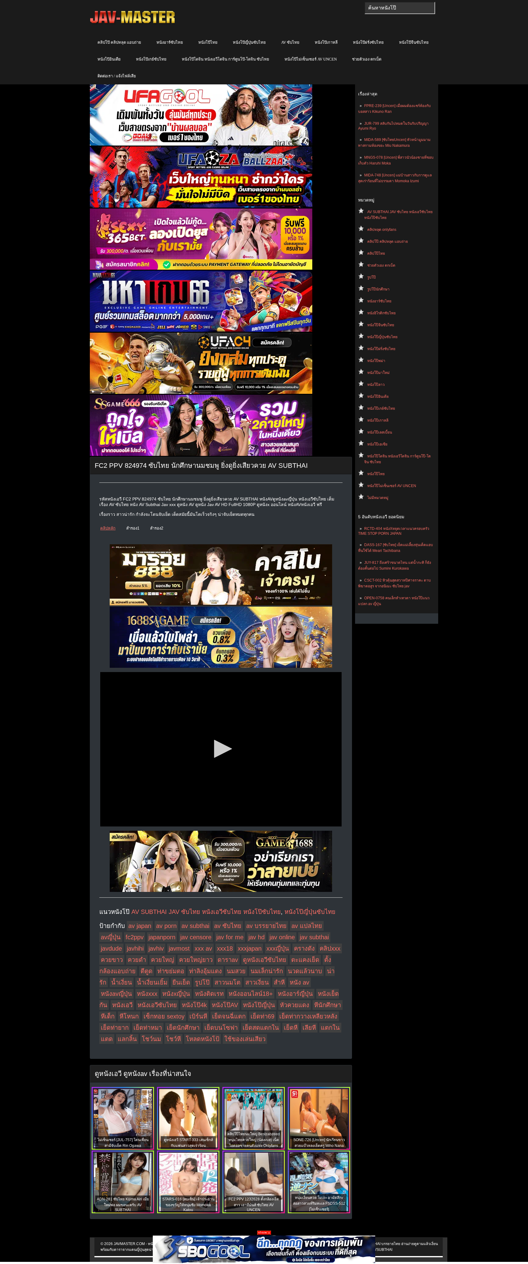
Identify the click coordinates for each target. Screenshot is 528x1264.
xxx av (203, 948)
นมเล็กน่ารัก (267, 971)
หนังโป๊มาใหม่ (378, 373)
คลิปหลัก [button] (108, 528)
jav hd (256, 937)
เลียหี (309, 1027)
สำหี (279, 982)
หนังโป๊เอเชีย (377, 444)
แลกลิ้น (127, 1039)
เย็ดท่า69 (262, 1016)
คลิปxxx (330, 948)
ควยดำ (137, 959)
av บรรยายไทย (266, 925)
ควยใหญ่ (162, 959)
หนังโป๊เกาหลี (326, 42)
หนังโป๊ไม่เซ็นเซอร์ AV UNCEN (310, 59)
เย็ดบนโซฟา (221, 1027)
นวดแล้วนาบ (305, 971)
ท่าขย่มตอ (170, 971)
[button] (220, 748)
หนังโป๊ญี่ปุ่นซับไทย (249, 42)
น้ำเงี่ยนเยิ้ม (152, 982)
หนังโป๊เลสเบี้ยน (379, 432)
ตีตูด (146, 971)
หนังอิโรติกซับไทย (381, 313)
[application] (221, 749)
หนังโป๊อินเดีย (109, 59)
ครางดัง (304, 948)
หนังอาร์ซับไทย (169, 42)
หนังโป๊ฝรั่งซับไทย (368, 42)
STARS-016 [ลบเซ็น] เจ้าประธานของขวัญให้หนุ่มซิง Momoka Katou (188, 1204)
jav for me (230, 937)
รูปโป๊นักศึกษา (378, 289)
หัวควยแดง (294, 1005)
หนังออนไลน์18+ (251, 993)
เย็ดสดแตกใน (261, 1027)
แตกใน (330, 1027)
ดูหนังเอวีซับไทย (264, 959)
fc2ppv (135, 937)
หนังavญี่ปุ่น (116, 993)
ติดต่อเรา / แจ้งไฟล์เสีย (116, 76)
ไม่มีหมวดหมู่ (377, 498)
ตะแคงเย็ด (305, 959)
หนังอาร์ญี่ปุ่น (295, 993)
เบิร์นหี (198, 1016)
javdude (111, 948)
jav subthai (314, 937)
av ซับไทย (227, 925)
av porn (166, 925)
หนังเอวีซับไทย (157, 1005)
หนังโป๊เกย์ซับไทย (151, 59)
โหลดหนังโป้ (202, 1039)
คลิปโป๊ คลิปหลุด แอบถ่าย (119, 42)
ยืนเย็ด (181, 982)
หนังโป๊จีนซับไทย (414, 42)
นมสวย (236, 971)
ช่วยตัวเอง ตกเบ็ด (366, 59)
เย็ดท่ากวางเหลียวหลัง (308, 1016)
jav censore (195, 937)
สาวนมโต (227, 982)
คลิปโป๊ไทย (376, 253)
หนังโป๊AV (225, 1005)
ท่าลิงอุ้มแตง (205, 971)
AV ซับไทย (290, 42)
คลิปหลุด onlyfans (381, 229)
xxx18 (225, 948)
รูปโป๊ (371, 277)
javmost (179, 948)
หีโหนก (129, 1016)
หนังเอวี (122, 1005)
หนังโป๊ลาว (376, 385)
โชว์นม (151, 1039)
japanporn (161, 937)
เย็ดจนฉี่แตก (229, 1016)
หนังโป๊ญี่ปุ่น (259, 1005)
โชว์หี (173, 1039)
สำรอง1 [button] (132, 528)
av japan (139, 925)
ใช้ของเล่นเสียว (245, 1039)
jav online (282, 937)
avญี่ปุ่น (111, 937)
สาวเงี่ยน (257, 982)
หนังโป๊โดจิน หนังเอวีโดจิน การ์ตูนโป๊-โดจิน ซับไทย (225, 59)
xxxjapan (250, 948)
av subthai (195, 925)
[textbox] (400, 8)
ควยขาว (112, 959)
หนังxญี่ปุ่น (176, 993)
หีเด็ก (108, 1016)
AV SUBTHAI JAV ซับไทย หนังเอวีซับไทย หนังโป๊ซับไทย (206, 911)
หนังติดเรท (209, 993)
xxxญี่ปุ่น (277, 948)
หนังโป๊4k (194, 1005)
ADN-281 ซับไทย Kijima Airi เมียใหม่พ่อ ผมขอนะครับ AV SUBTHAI (123, 1204)
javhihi (135, 948)
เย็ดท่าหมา (148, 1027)
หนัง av (299, 982)
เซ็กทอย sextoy (164, 1016)
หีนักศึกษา (327, 1005)
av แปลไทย (307, 925)
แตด (107, 1039)
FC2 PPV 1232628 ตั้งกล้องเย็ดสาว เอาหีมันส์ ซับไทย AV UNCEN (254, 1204)
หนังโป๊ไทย (208, 42)
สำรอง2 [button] (156, 528)
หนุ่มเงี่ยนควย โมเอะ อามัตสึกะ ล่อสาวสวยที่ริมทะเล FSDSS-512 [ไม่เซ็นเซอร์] (319, 1203)
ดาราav (228, 959)
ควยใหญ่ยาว (196, 959)
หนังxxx (147, 993)
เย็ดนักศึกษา (183, 1027)
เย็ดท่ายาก (115, 1027)
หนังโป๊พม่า (376, 361)
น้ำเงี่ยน (121, 982)
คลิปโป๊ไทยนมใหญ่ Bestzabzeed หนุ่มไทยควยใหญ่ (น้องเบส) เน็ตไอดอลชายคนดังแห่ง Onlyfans (253, 1140)
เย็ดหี (291, 1027)
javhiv (156, 948)
